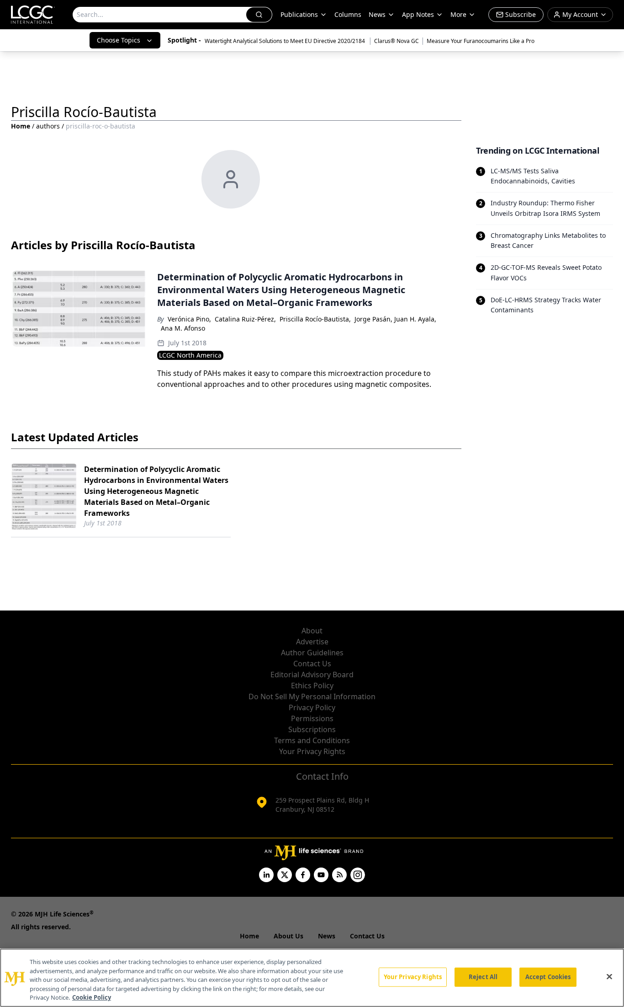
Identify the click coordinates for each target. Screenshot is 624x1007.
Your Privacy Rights (312, 751)
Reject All (483, 977)
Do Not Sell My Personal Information (312, 696)
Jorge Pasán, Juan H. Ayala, (395, 319)
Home (20, 126)
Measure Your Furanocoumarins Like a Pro (480, 41)
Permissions (312, 718)
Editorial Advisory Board (312, 675)
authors (48, 126)
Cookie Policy (91, 997)
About (312, 631)
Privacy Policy (312, 707)
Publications (299, 14)
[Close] (609, 977)
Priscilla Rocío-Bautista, (315, 319)
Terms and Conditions (312, 740)
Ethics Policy (312, 685)
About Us (288, 936)
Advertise (312, 642)
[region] (312, 977)
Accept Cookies (548, 977)
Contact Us (312, 664)
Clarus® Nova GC (396, 41)
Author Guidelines (312, 653)
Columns (347, 14)
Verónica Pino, (189, 319)
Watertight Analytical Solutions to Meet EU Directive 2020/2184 (285, 41)
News (377, 14)
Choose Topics (118, 40)
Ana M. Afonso (183, 328)
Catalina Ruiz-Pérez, (245, 319)
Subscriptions (312, 729)
